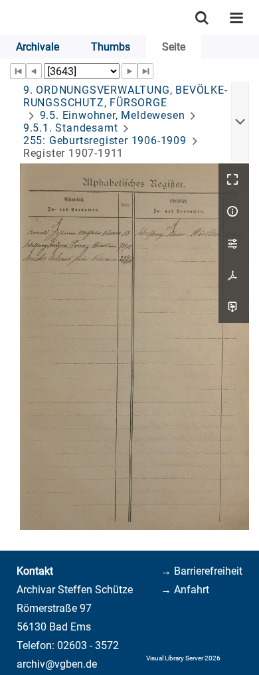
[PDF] (233, 275)
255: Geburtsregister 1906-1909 (105, 140)
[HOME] (6, 17)
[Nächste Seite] (129, 71)
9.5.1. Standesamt (70, 128)
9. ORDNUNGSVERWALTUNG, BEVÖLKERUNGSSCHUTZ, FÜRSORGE (125, 96)
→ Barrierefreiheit (201, 571)
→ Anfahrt (185, 589)
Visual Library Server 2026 (183, 658)
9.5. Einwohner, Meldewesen (112, 115)
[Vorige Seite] (34, 71)
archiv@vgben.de (57, 664)
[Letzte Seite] (145, 71)
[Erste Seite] (18, 71)
